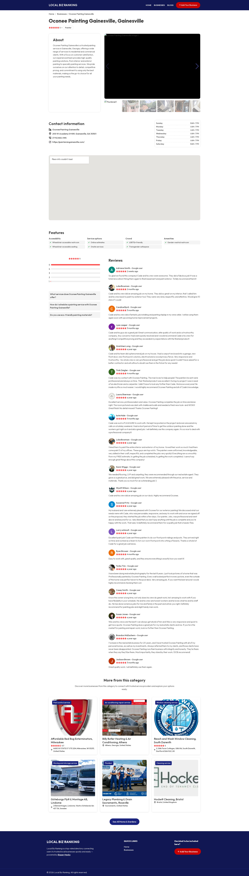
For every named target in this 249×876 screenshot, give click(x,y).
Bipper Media (64, 854)
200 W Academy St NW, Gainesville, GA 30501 (74, 133)
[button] (197, 66)
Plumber (108, 763)
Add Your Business (189, 5)
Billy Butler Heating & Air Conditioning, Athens (116, 740)
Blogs (170, 5)
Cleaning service (163, 763)
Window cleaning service (167, 702)
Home (148, 5)
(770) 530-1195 (59, 138)
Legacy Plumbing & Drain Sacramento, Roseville (117, 801)
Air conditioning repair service (117, 702)
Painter (68, 28)
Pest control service (61, 702)
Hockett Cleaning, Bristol (168, 799)
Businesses (159, 5)
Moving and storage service (65, 763)
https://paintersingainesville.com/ (68, 142)
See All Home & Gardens (124, 821)
